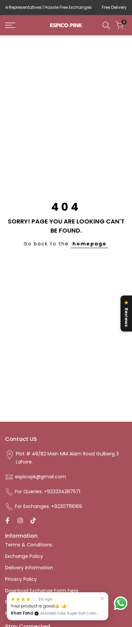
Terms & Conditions (28, 544)
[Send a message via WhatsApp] (121, 603)
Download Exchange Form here (42, 590)
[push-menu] (10, 25)
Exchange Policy (24, 556)
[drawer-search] (106, 25)
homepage (89, 243)
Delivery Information (29, 567)
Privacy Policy (21, 579)
